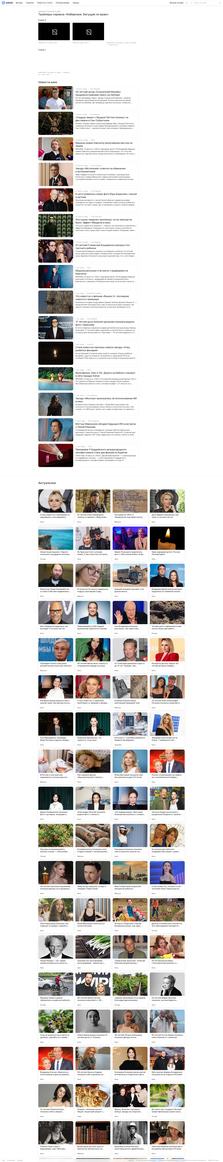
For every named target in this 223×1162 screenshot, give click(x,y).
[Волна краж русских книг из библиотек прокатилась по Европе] (92, 1138)
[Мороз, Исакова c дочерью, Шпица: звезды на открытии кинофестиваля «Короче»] (130, 1101)
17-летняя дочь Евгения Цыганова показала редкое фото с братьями (104, 323)
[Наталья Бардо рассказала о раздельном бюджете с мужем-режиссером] (167, 804)
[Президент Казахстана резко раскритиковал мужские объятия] (55, 655)
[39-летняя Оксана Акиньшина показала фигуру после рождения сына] (130, 1027)
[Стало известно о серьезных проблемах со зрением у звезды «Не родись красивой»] (92, 692)
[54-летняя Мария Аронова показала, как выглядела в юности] (167, 989)
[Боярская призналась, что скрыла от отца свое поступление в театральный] (92, 729)
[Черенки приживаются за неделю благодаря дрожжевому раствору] (130, 989)
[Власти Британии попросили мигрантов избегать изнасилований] (130, 878)
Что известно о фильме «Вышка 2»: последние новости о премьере (102, 298)
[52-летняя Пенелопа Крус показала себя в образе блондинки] (55, 1101)
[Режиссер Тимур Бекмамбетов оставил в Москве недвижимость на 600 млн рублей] (55, 581)
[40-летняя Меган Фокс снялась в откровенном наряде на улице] (92, 655)
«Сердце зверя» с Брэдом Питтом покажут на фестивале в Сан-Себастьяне (101, 119)
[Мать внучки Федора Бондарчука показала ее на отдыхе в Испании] (167, 1064)
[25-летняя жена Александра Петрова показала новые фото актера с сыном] (167, 692)
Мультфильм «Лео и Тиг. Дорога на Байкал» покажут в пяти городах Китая (105, 374)
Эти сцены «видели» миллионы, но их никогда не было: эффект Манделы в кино (103, 221)
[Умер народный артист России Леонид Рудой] (167, 544)
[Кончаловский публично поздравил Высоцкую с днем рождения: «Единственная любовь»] (167, 841)
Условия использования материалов (193, 1160)
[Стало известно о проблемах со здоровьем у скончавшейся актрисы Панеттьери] (55, 506)
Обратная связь (213, 1160)
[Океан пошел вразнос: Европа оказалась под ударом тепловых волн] (55, 544)
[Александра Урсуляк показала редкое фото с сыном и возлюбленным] (92, 804)
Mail (3, 1160)
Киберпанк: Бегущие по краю (49, 11)
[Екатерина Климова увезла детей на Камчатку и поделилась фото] (130, 1064)
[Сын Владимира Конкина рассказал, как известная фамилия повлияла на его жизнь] (130, 618)
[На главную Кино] (9, 3)
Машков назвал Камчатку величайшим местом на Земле (103, 144)
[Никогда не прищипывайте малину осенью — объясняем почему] (55, 841)
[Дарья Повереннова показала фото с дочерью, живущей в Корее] (55, 804)
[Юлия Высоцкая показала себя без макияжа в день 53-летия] (130, 767)
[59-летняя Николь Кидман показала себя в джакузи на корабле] (92, 1064)
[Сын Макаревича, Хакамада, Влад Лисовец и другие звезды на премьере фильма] (55, 729)
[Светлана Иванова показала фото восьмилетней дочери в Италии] (167, 1138)
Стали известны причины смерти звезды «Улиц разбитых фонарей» (102, 349)
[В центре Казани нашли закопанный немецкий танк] (130, 692)
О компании (11, 1160)
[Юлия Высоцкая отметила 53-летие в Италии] (92, 915)
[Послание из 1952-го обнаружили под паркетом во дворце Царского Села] (130, 506)
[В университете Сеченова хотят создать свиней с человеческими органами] (92, 841)
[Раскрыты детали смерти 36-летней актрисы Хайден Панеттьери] (167, 655)
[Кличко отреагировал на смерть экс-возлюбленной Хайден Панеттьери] (167, 767)
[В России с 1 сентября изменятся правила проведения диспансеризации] (130, 729)
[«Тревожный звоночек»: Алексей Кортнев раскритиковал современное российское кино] (130, 952)
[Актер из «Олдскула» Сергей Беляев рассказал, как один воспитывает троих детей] (130, 915)
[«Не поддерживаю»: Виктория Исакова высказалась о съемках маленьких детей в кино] (130, 804)
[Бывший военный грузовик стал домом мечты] (130, 581)
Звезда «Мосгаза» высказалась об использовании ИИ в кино (106, 400)
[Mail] (3, 3)
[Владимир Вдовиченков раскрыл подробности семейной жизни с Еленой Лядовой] (167, 581)
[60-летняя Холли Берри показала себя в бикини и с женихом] (167, 1027)
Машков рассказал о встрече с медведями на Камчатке (101, 272)
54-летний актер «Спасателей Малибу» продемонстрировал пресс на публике (98, 93)
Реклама (20, 1160)
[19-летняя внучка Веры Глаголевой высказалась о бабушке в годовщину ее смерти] (167, 952)
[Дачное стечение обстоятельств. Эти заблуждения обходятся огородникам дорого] (167, 915)
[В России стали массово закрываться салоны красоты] (55, 767)
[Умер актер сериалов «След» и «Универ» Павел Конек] (92, 878)
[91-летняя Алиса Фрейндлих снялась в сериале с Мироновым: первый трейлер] (92, 506)
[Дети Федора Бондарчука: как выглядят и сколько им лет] (55, 618)
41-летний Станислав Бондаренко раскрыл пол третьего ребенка (102, 247)
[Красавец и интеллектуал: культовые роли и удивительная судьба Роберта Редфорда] (130, 1138)
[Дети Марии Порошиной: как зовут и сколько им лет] (167, 506)
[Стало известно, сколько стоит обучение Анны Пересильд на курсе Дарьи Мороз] (167, 878)
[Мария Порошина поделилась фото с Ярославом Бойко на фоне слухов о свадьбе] (130, 544)
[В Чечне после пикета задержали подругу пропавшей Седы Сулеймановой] (92, 581)
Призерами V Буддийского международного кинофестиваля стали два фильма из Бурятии (101, 451)
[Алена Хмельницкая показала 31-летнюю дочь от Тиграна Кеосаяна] (92, 1027)
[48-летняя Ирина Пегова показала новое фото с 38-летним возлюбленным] (92, 989)
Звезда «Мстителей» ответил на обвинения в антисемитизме (100, 170)
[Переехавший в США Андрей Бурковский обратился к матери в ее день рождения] (92, 618)
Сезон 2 (42, 20)
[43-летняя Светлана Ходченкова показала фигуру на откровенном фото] (55, 878)
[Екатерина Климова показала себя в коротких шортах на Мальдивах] (130, 841)
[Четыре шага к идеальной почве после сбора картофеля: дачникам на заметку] (167, 618)
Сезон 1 (42, 50)
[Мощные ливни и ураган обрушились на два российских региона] (55, 989)
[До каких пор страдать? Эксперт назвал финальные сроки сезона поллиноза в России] (167, 1101)
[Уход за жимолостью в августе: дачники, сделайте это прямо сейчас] (55, 1027)
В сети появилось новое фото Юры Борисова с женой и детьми (106, 195)
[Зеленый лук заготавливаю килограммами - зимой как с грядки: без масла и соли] (92, 952)
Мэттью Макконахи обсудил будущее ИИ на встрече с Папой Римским (105, 425)
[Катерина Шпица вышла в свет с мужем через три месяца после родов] (55, 692)
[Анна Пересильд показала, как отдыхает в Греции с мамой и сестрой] (55, 915)
